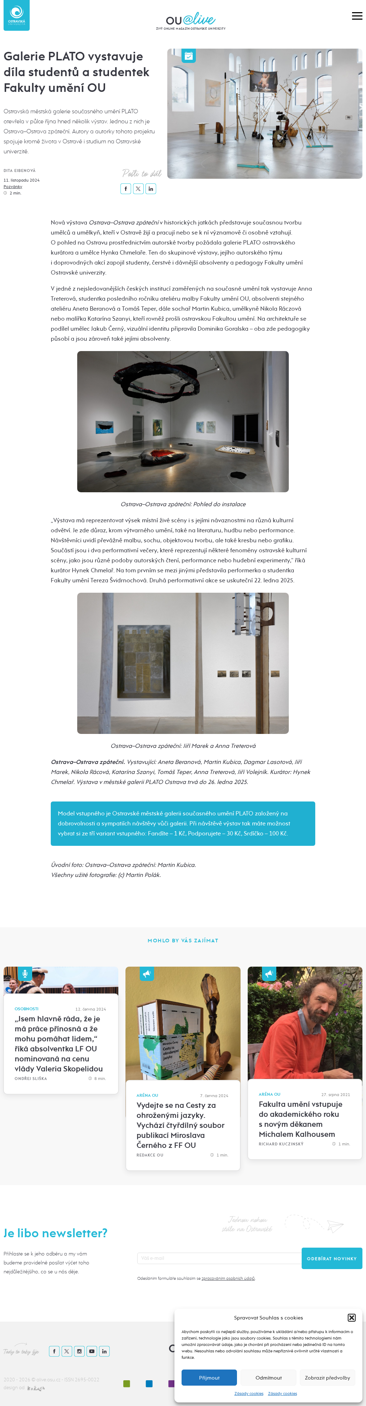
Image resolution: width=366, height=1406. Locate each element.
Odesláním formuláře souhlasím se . (196, 1278)
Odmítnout (269, 1378)
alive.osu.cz (48, 1380)
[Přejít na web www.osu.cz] (17, 15)
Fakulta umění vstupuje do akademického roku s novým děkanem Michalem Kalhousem (300, 1119)
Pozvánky (13, 186)
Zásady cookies (248, 1393)
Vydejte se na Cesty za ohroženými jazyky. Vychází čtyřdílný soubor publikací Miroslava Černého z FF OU (180, 1125)
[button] (351, 1317)
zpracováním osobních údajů (228, 1278)
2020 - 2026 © (20, 1380)
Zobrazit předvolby (327, 1378)
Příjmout (209, 1378)
